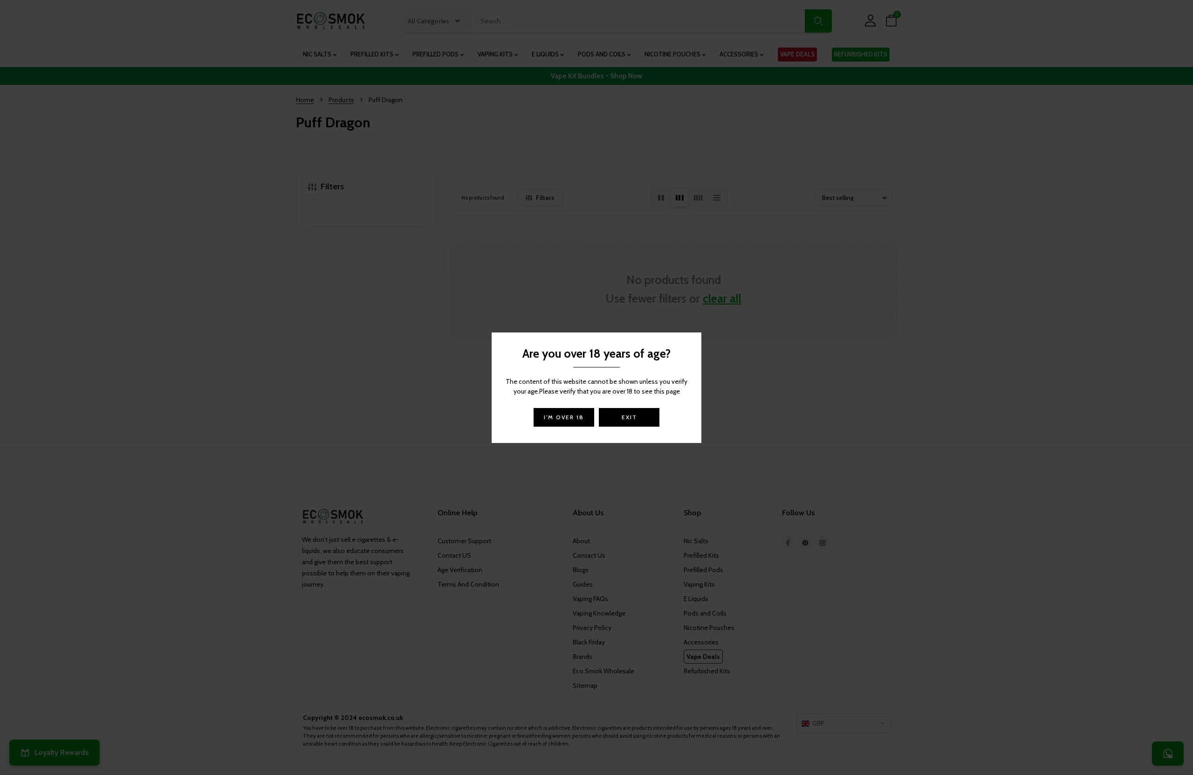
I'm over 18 (564, 417)
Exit (629, 417)
